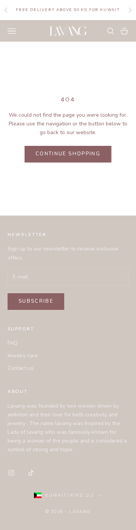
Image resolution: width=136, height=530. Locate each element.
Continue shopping (68, 153)
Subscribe (36, 301)
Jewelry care (23, 355)
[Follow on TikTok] (31, 473)
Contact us (21, 368)
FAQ (13, 343)
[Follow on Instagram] (11, 473)
